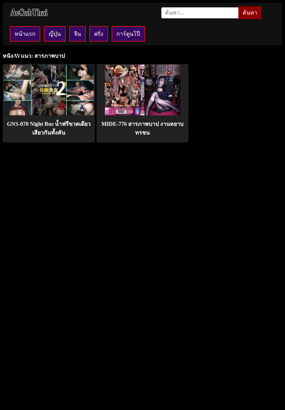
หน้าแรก (25, 34)
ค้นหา (250, 13)
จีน (77, 34)
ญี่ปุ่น (55, 34)
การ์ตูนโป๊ (128, 34)
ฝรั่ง (98, 34)
